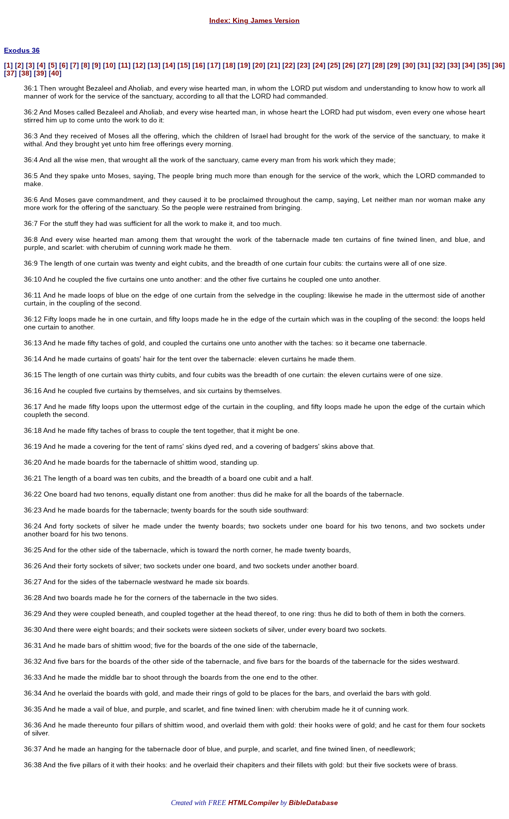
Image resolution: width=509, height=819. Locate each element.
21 (274, 65)
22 (289, 65)
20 (259, 65)
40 (55, 73)
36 (499, 65)
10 (109, 65)
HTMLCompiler (253, 803)
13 (154, 65)
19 (244, 65)
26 (349, 65)
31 (424, 65)
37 (10, 73)
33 (454, 65)
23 (304, 65)
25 (334, 65)
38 (25, 73)
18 (229, 65)
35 (484, 65)
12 (139, 65)
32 (439, 65)
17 (214, 65)
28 (379, 65)
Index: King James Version (254, 20)
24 (319, 65)
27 (364, 65)
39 (40, 73)
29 (394, 65)
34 (469, 65)
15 (184, 65)
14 (169, 65)
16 (199, 65)
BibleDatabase (313, 803)
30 (409, 65)
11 (124, 65)
